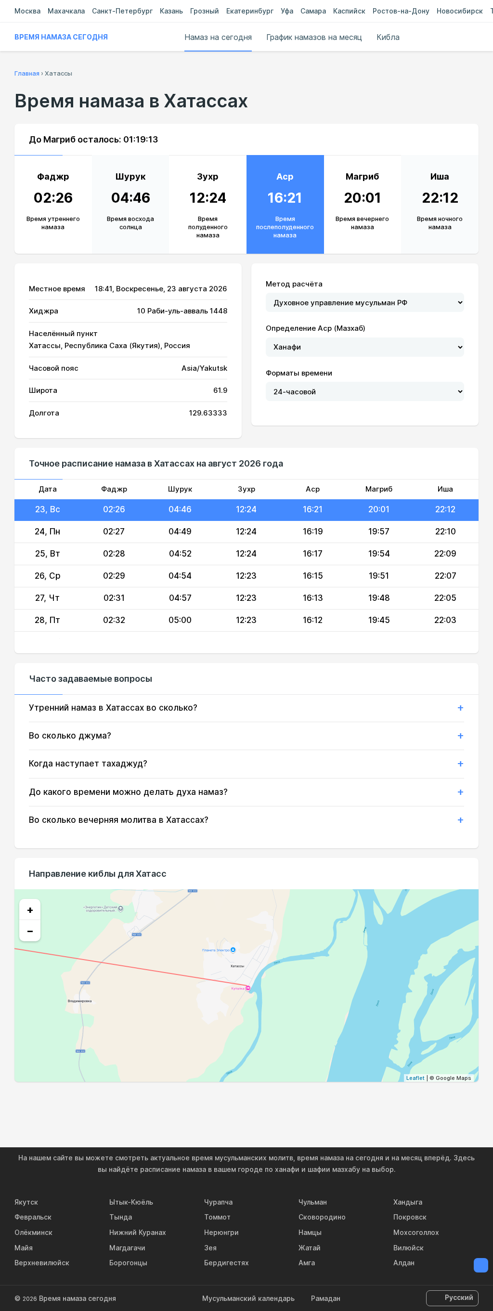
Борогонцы (128, 1263)
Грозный (204, 11)
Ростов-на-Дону (401, 11)
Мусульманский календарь (248, 1298)
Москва (27, 11)
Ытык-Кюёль (131, 1202)
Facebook (224, 1102)
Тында (120, 1217)
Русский (459, 1297)
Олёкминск (33, 1232)
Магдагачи (127, 1248)
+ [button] (30, 909)
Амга (306, 1263)
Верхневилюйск (41, 1263)
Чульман (312, 1202)
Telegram (268, 1102)
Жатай (309, 1248)
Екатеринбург (249, 11)
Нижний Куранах (137, 1232)
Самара (313, 11)
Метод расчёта (294, 283)
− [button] (30, 930)
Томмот (217, 1217)
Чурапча (218, 1202)
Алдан (404, 1263)
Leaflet (415, 1078)
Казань (171, 11)
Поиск (474, 37)
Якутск (26, 1202)
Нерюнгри (221, 1232)
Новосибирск (460, 11)
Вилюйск (408, 1248)
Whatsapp (290, 1102)
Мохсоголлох (416, 1232)
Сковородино (322, 1217)
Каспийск (349, 11)
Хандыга (407, 1202)
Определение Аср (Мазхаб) (315, 328)
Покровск (410, 1217)
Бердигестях (226, 1263)
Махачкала (66, 11)
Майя (23, 1248)
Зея (210, 1248)
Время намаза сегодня (61, 37)
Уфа (287, 11)
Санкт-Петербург (122, 11)
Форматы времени (299, 372)
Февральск (33, 1217)
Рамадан (325, 1298)
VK (202, 1102)
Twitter (246, 1102)
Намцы (310, 1232)
